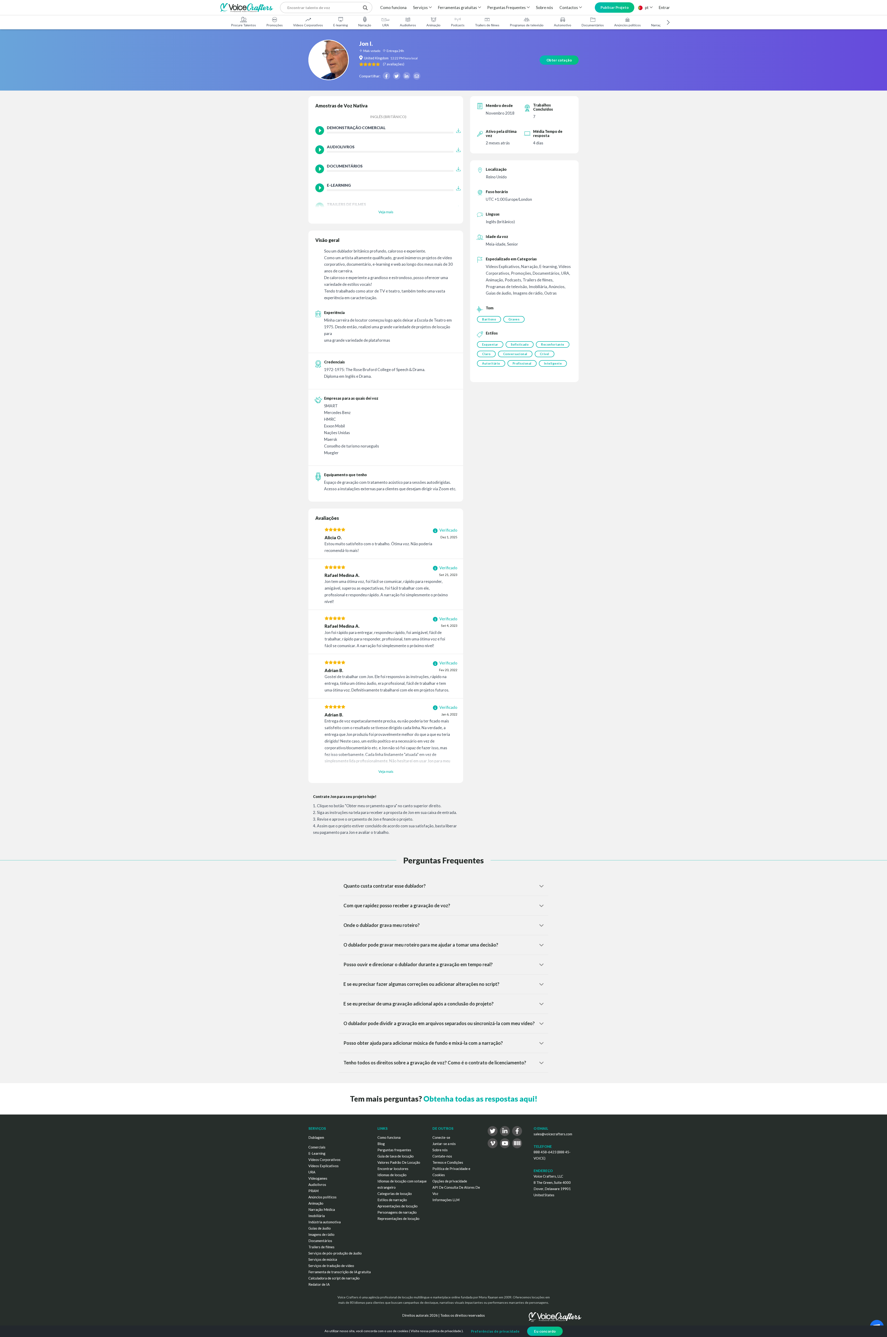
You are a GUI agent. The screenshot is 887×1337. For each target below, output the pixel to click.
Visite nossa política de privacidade (436, 1331)
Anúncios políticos (627, 25)
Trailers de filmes (487, 25)
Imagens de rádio (321, 1234)
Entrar (664, 7)
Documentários (593, 25)
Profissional (522, 363)
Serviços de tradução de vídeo (331, 1266)
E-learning (340, 25)
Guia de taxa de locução (395, 1156)
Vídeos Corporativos (308, 25)
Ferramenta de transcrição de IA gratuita (339, 1272)
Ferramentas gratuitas (457, 7)
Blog (381, 1144)
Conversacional (515, 354)
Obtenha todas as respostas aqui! (480, 1098)
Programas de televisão (527, 25)
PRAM (313, 1191)
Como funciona (393, 7)
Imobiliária (316, 1216)
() (393, 64)
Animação (433, 25)
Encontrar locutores (392, 1168)
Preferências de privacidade (495, 1331)
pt (647, 7)
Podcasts (458, 25)
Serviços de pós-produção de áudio (335, 1253)
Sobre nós (544, 7)
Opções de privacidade (449, 1181)
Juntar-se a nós (444, 1144)
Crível (544, 354)
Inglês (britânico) (388, 116)
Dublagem (316, 1137)
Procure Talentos (243, 25)
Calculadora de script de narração (334, 1278)
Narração (364, 25)
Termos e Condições (447, 1162)
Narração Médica (321, 1209)
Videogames (317, 1178)
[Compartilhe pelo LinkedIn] (406, 75)
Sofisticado (520, 344)
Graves (513, 319)
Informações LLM (445, 1200)
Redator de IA (319, 1284)
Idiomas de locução (392, 1175)
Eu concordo (545, 1331)
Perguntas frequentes (394, 1150)
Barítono (489, 319)
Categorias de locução (394, 1193)
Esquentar (490, 344)
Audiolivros (408, 25)
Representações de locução (398, 1218)
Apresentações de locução (397, 1206)
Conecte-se (441, 1137)
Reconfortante (552, 344)
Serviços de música (322, 1259)
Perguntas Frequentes (506, 7)
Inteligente (553, 363)
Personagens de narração (397, 1212)
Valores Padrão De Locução (398, 1162)
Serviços (420, 7)
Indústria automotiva (324, 1222)
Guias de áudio (319, 1228)
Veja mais (385, 212)
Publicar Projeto (615, 7)
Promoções (274, 25)
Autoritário (491, 363)
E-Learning (316, 1153)
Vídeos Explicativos (323, 1166)
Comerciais (316, 1147)
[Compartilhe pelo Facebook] (386, 75)
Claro (486, 354)
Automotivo (562, 25)
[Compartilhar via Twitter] (396, 75)
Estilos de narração (392, 1200)
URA (385, 25)
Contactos (568, 7)
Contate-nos (442, 1156)
